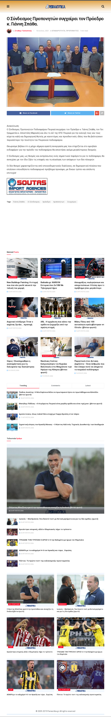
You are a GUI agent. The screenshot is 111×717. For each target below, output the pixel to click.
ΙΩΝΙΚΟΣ (62, 604)
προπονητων (58, 202)
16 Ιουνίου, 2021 (42, 31)
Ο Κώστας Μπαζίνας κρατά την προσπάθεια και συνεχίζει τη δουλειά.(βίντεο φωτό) (45, 507)
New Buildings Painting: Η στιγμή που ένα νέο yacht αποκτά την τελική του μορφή (22, 285)
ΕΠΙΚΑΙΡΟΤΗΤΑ (58, 31)
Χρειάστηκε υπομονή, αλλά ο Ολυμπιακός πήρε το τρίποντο (45, 529)
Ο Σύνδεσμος (34, 202)
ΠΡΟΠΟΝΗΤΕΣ (72, 31)
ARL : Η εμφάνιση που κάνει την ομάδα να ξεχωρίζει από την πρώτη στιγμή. (56, 325)
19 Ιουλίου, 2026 (47, 376)
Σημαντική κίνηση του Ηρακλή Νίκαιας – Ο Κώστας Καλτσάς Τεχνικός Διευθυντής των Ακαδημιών (61, 424)
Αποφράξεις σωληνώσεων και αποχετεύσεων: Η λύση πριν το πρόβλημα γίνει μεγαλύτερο (89, 285)
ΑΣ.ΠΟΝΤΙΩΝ (14, 604)
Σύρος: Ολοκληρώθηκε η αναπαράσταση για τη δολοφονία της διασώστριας (20, 364)
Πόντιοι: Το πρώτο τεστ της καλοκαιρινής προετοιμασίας (44, 561)
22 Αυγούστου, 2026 (14, 291)
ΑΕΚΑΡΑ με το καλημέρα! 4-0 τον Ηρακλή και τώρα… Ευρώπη (45, 550)
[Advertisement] (55, 227)
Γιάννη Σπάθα (19, 202)
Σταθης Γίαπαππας (23, 31)
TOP (78, 316)
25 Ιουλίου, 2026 (13, 370)
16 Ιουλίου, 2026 (81, 373)
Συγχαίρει (71, 202)
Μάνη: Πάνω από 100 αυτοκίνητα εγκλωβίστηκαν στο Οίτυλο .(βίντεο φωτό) (89, 325)
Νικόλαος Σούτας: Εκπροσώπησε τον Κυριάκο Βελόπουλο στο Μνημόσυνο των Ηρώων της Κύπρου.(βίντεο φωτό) (56, 367)
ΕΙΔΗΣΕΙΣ (13, 277)
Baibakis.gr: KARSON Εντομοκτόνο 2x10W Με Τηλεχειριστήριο (52, 285)
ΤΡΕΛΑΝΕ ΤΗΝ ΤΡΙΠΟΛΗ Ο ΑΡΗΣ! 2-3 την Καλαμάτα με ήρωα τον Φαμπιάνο (51, 540)
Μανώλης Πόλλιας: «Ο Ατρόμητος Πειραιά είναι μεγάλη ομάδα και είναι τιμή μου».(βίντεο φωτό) (60, 404)
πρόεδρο (46, 202)
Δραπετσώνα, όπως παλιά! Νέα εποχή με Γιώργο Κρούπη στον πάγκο (49, 414)
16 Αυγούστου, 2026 (82, 331)
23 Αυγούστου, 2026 (16, 511)
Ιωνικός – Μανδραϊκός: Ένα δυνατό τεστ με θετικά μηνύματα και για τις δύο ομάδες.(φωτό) (58, 519)
